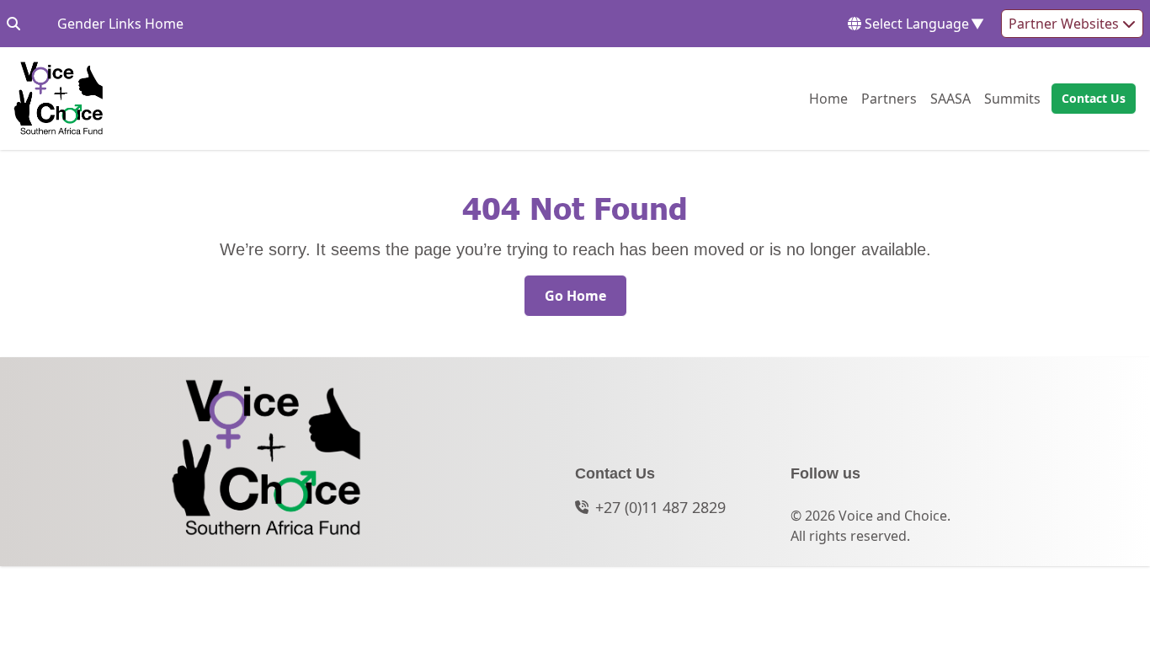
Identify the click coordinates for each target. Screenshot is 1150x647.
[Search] (13, 23)
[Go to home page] (58, 98)
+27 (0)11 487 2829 (660, 507)
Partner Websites (1065, 23)
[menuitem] (828, 98)
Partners (889, 98)
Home (828, 98)
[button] (1089, 99)
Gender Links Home (120, 23)
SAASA (950, 98)
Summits (1012, 98)
